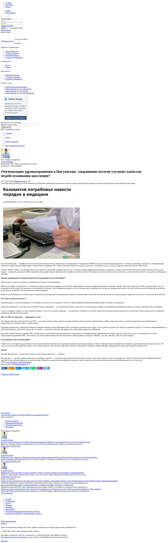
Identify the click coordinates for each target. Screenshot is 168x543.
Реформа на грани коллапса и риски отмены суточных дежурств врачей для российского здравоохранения (42, 473)
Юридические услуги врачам (16, 91)
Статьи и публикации (14, 57)
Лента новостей (11, 51)
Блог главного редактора (15, 146)
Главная (8, 133)
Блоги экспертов (12, 142)
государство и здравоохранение (19, 362)
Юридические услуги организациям (19, 93)
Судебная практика (12, 77)
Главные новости (12, 53)
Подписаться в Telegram (15, 118)
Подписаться (6, 127)
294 (17, 446)
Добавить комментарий (10, 374)
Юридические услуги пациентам (18, 89)
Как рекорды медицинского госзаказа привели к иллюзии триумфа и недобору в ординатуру (37, 485)
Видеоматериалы (12, 55)
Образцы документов (13, 79)
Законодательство (12, 75)
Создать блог (6, 415)
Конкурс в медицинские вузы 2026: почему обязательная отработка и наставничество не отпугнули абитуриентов (45, 442)
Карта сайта (10, 509)
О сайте (8, 3)
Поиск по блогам (18, 415)
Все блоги (9, 427)
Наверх (4, 523)
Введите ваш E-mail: (9, 125)
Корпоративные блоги (14, 423)
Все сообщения (7, 493)
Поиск (8, 7)
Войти (8, 11)
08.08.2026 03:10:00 (8, 446)
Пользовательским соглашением (13, 537)
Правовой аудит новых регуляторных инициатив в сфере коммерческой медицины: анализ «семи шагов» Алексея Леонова (49, 457)
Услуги (8, 503)
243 (17, 461)
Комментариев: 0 (20, 181)
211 (17, 477)
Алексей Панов (7, 162)
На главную (5, 413)
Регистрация (10, 13)
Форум (8, 67)
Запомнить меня (16, 28)
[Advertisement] (69, 394)
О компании (10, 501)
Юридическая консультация (16, 87)
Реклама (8, 505)
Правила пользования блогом (36, 415)
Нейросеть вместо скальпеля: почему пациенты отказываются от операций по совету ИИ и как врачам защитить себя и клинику (51, 489)
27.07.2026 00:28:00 (8, 461)
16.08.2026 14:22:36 (8, 477)
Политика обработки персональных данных (22, 511)
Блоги (7, 65)
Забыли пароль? (7, 26)
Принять (4, 541)
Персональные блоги (13, 425)
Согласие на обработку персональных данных (23, 513)
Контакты (9, 5)
